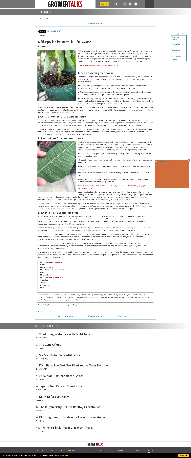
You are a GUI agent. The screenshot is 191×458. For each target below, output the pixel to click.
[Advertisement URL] (162, 162)
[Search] (115, 4)
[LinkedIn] (125, 4)
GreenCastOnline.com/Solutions (52, 295)
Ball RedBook (118, 450)
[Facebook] (130, 4)
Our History (41, 450)
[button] (149, 4)
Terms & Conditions (150, 451)
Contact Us (72, 450)
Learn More (64, 455)
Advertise (88, 450)
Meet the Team (56, 450)
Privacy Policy (134, 450)
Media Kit (103, 450)
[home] (65, 4)
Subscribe (104, 4)
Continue (183, 455)
